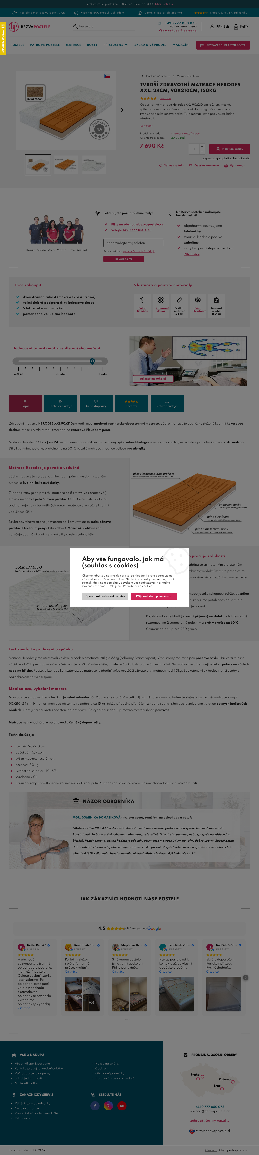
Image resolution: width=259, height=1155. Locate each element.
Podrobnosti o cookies (137, 586)
